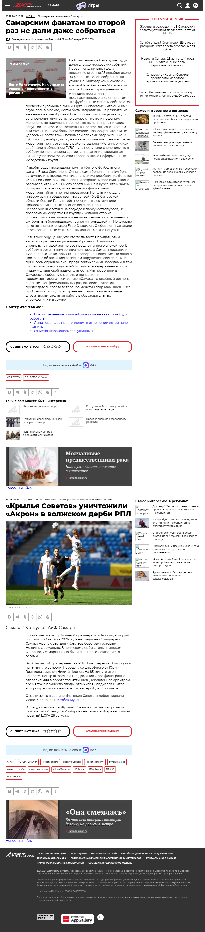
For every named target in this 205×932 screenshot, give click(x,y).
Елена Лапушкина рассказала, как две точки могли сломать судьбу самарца (167, 94)
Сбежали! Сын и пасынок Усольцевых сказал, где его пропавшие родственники (176, 549)
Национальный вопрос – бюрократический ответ (38, 433)
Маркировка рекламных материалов (60, 863)
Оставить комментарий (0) (102, 346)
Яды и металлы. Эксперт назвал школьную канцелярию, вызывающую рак (172, 575)
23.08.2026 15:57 (15, 499)
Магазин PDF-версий (104, 853)
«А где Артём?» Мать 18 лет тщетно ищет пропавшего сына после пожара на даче (174, 562)
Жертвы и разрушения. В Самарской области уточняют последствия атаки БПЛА (167, 30)
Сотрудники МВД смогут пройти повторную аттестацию (106, 408)
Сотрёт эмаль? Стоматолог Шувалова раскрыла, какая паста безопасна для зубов (167, 46)
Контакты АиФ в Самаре (161, 858)
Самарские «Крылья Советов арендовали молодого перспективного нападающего (167, 78)
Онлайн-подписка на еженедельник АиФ (147, 853)
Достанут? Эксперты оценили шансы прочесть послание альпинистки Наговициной (176, 509)
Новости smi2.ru (19, 487)
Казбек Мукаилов (71, 700)
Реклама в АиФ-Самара (51, 858)
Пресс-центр (78, 853)
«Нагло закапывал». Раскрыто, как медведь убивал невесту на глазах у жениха (175, 132)
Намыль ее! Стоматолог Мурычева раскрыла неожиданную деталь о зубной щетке (174, 185)
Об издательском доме (51, 853)
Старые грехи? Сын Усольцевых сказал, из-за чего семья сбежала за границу (175, 536)
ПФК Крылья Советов (19, 607)
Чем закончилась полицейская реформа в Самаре (42, 420)
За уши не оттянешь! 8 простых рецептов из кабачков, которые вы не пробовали (176, 119)
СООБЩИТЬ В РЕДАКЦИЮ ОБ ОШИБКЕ (110, 863)
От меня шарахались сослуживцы (62, 331)
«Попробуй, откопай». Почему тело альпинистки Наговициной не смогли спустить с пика (175, 522)
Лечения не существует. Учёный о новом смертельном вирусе (173, 144)
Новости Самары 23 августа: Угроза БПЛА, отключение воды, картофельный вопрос (167, 62)
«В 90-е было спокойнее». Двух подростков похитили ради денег (174, 157)
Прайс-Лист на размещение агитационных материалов (106, 858)
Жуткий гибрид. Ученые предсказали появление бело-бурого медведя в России (176, 172)
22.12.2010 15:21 (14, 16)
